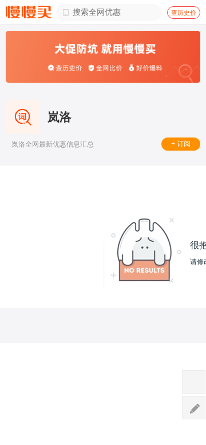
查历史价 (183, 12)
